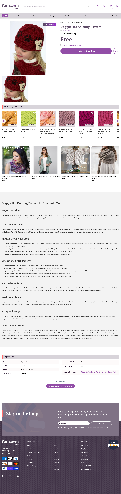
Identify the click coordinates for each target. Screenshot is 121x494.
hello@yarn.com (86, 469)
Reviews (29, 459)
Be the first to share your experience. (60, 386)
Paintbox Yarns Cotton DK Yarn (28, 130)
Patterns (35, 16)
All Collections (58, 473)
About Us (30, 449)
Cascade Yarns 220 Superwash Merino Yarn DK (104, 131)
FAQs (82, 463)
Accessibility (85, 459)
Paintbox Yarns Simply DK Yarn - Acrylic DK (66, 130)
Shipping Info (85, 449)
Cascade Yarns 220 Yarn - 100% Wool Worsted (9, 130)
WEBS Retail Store (33, 456)
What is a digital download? (72, 45)
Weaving (84, 16)
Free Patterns (58, 476)
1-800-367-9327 (86, 466)
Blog (28, 446)
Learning (115, 16)
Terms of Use (31, 463)
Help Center (84, 456)
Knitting (51, 16)
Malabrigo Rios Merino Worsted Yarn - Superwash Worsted (47, 131)
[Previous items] (4, 121)
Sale (99, 16)
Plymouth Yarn (66, 30)
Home (62, 22)
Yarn (19, 16)
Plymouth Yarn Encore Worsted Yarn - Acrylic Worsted (86, 131)
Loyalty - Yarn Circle (33, 452)
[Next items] (117, 121)
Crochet (68, 16)
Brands (56, 449)
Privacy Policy (71, 429)
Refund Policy (85, 452)
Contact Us (84, 446)
